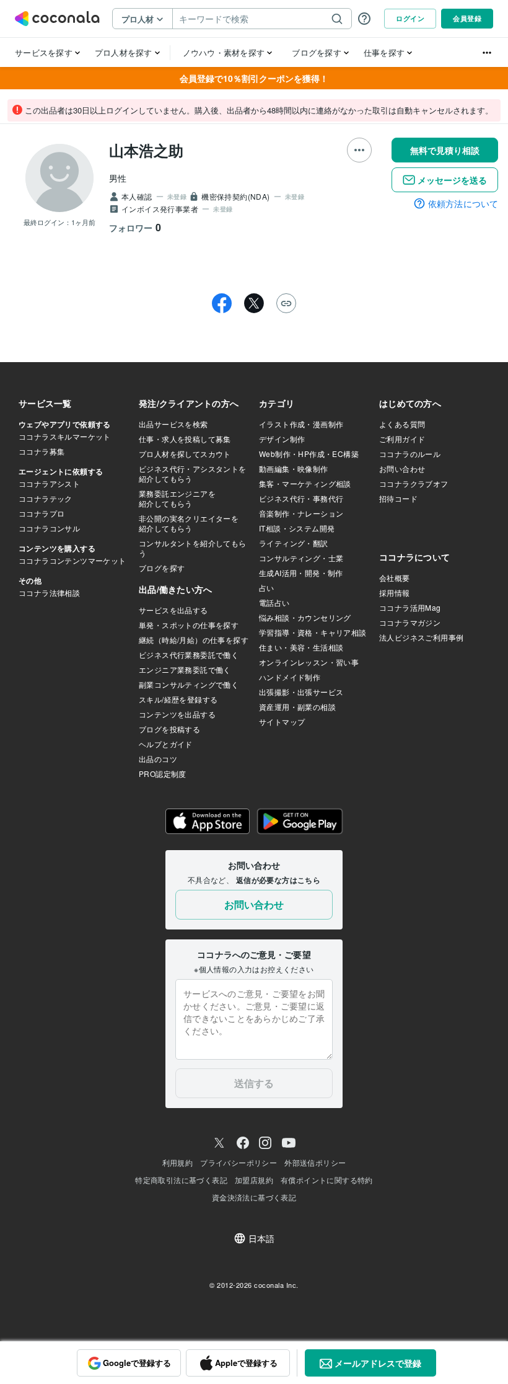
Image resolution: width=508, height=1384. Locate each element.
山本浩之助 (146, 150)
